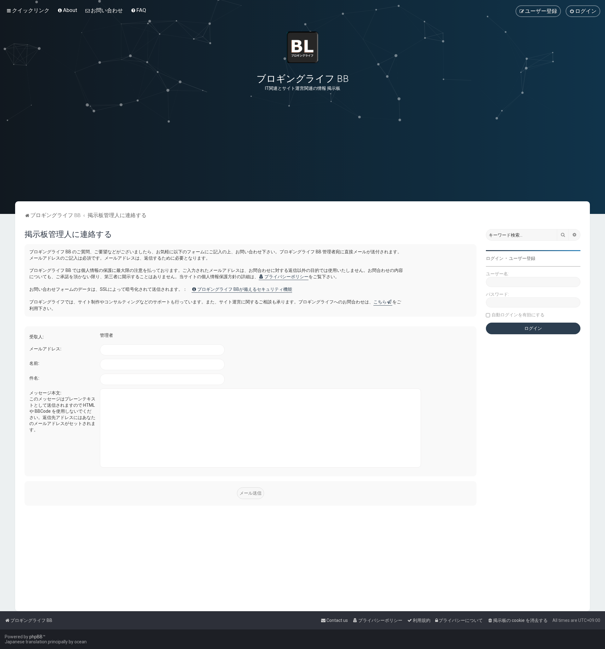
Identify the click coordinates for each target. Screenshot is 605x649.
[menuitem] (67, 10)
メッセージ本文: (45, 392)
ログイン (495, 258)
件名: (34, 378)
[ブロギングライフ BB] (302, 47)
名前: (34, 363)
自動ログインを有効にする (518, 314)
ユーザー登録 (522, 258)
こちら (380, 301)
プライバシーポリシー (286, 276)
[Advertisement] (302, 170)
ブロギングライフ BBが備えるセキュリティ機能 (244, 289)
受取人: (36, 336)
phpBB (36, 636)
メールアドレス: (45, 348)
